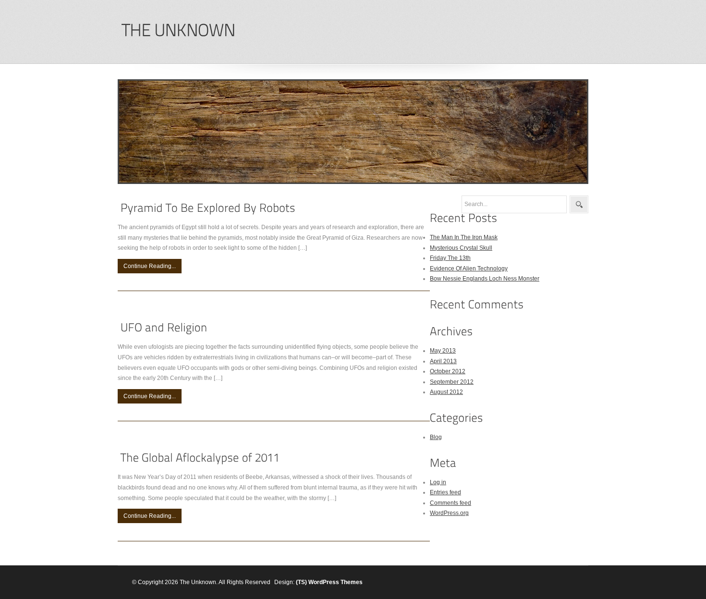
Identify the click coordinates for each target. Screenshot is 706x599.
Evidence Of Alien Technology (469, 268)
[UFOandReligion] (164, 327)
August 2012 (446, 392)
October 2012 (447, 371)
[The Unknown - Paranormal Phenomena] (178, 30)
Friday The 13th (450, 258)
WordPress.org (449, 513)
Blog (436, 437)
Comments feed (450, 503)
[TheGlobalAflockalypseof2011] (200, 458)
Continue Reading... (149, 266)
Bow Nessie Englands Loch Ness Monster (484, 278)
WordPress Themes (335, 582)
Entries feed (445, 492)
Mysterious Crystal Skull (461, 247)
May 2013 (443, 350)
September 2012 (452, 382)
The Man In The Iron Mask (464, 237)
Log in (438, 482)
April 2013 (443, 361)
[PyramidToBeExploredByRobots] (208, 207)
